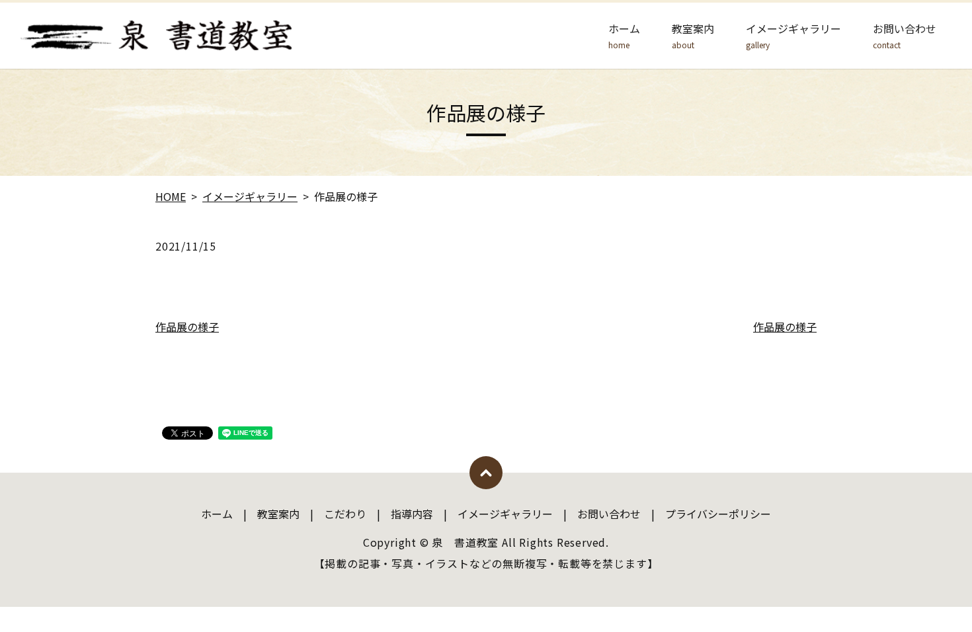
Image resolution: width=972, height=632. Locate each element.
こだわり (345, 514)
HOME (170, 196)
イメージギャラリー (793, 35)
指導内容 (412, 514)
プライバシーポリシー (718, 514)
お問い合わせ (904, 35)
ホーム (624, 35)
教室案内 (693, 35)
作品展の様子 (187, 327)
